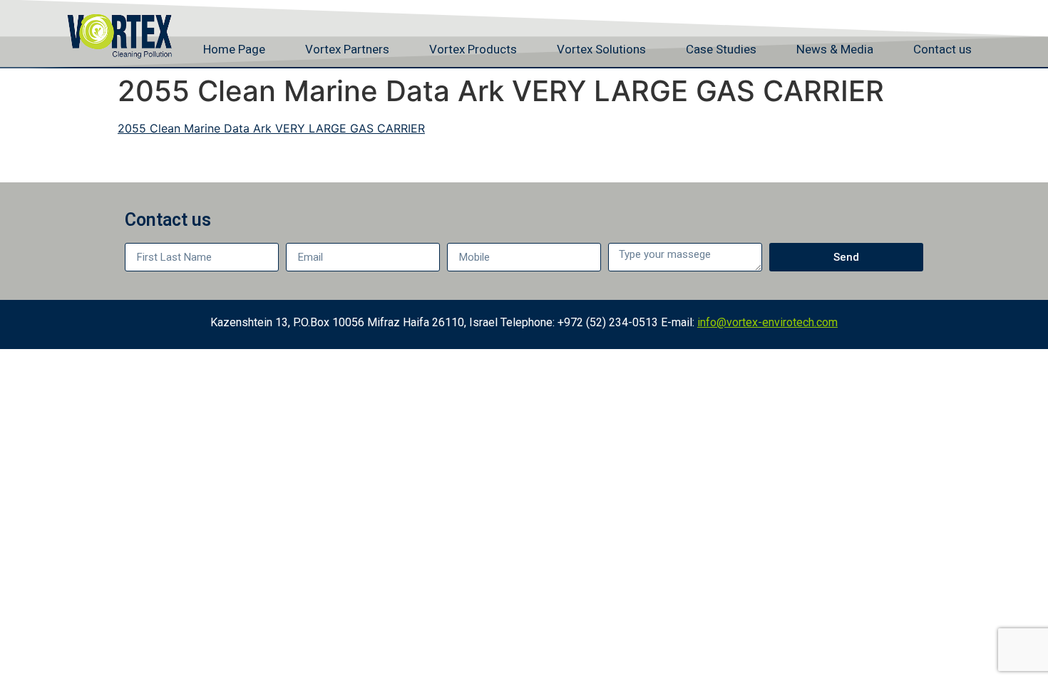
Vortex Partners (347, 49)
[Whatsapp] (967, 13)
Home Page (234, 49)
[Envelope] (937, 13)
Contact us (942, 49)
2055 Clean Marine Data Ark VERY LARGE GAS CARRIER (271, 128)
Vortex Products (473, 49)
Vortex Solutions (601, 49)
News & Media (834, 49)
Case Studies (721, 49)
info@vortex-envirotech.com (767, 322)
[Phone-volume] (908, 13)
